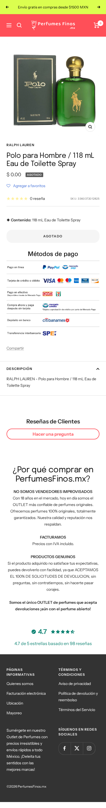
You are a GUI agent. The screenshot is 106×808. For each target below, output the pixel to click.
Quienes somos (20, 683)
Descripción (19, 369)
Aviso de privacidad (74, 683)
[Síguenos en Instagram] (89, 748)
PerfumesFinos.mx (32, 786)
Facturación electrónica (26, 693)
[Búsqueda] (19, 25)
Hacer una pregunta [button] (53, 434)
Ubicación (15, 703)
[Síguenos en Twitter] (77, 748)
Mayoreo (14, 712)
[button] (26, 186)
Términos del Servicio (76, 709)
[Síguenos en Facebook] (64, 748)
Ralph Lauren (21, 145)
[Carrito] (96, 25)
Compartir (15, 348)
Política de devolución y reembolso (78, 696)
